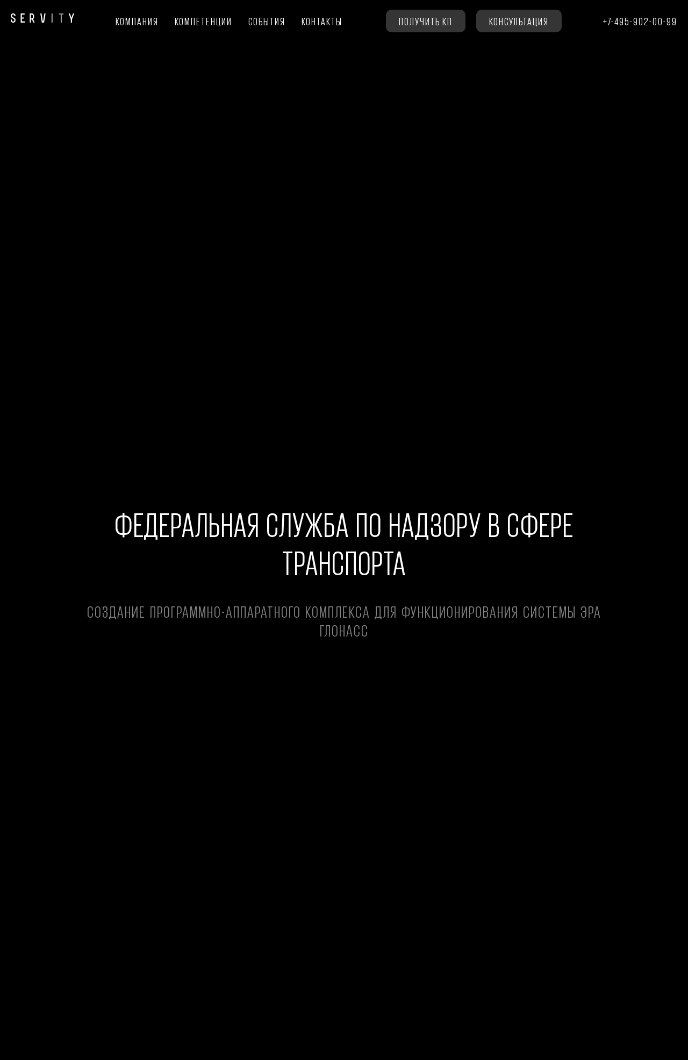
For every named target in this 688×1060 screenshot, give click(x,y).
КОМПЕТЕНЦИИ (203, 20)
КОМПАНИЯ (137, 20)
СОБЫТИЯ (266, 20)
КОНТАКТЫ (322, 20)
